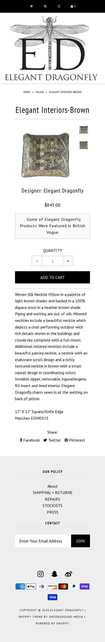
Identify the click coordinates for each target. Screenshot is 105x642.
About (52, 486)
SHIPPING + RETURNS (52, 492)
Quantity (52, 250)
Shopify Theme (30, 617)
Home (26, 92)
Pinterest (76, 440)
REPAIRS (52, 499)
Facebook (31, 440)
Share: (52, 432)
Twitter (54, 440)
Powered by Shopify (52, 623)
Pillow (40, 92)
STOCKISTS (52, 505)
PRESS (52, 512)
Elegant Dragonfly (66, 610)
